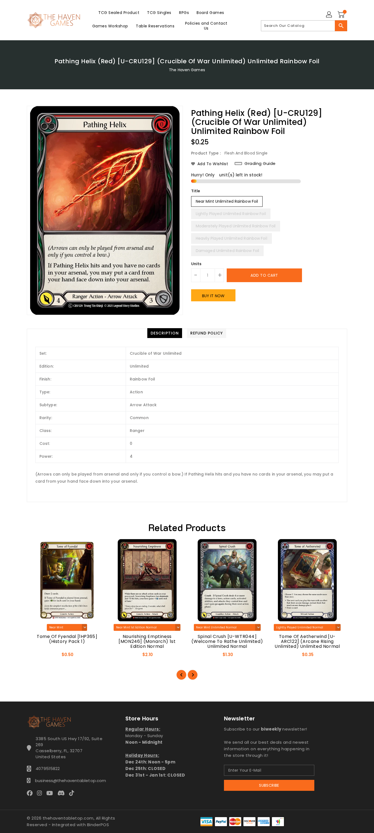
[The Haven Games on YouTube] (51, 792)
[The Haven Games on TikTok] (73, 792)
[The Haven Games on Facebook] (31, 792)
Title (195, 191)
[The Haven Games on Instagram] (41, 792)
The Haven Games (187, 70)
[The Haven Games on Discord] (62, 792)
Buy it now (213, 296)
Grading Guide (260, 163)
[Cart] (341, 14)
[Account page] (329, 14)
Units (196, 264)
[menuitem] (119, 12)
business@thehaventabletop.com (69, 780)
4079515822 (48, 768)
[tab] (164, 333)
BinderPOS (98, 825)
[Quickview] (35, 656)
